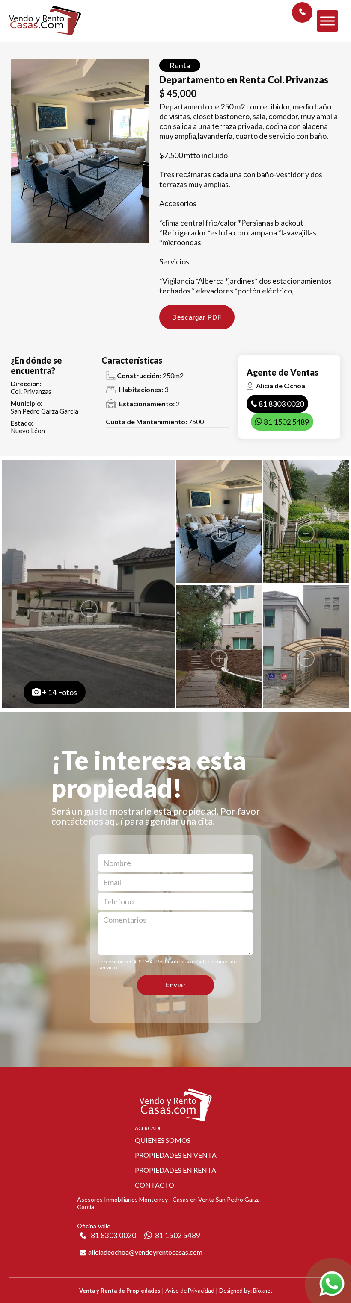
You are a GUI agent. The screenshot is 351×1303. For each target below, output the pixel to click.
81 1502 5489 (286, 421)
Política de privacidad (180, 961)
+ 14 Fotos (59, 692)
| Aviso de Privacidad (188, 1290)
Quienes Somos (162, 1140)
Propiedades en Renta (175, 1170)
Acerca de (148, 1128)
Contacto (154, 1185)
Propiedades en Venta (176, 1155)
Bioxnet (262, 1290)
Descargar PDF (197, 317)
